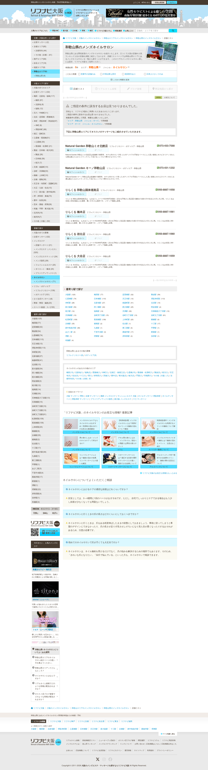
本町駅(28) (36, 352)
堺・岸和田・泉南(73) (43, 196)
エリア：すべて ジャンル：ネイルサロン (85, 123)
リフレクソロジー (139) (45, 290)
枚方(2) (131, 375)
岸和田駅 (126, 336)
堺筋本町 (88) (41, 129)
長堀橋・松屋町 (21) (43, 146)
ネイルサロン (39, 277)
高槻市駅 (126, 331)
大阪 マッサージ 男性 (75, 396)
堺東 (83, 30)
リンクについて (126, 743)
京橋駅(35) (36, 435)
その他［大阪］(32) (42, 221)
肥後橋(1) (96, 372)
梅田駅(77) (36, 322)
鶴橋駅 (154, 319)
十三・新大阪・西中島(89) (44, 191)
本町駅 (68, 302)
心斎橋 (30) (40, 141)
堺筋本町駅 (155, 298)
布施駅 (68, 340)
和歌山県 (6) (40, 75)
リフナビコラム (153, 740)
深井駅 (154, 336)
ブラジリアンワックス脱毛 (102, 399)
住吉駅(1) (36, 443)
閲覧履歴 (118, 31)
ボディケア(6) (91, 355)
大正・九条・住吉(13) (43, 187)
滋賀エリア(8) (39, 67)
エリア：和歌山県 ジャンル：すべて (83, 120)
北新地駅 (97, 302)
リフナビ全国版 (39, 721)
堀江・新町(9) (39, 133)
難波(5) (157, 372)
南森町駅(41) (37, 360)
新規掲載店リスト (89, 740)
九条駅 (96, 327)
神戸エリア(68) (40, 58)
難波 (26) (39, 154)
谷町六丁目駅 (127, 315)
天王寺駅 (126, 298)
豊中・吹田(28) (40, 200)
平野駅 (154, 327)
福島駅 (96, 311)
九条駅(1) (36, 456)
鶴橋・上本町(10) (41, 175)
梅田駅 (96, 294)
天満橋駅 (69, 315)
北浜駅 (154, 302)
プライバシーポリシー (165, 750)
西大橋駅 (126, 307)
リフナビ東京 (112, 721)
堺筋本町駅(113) (39, 347)
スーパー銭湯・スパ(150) (44, 307)
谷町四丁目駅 (99, 315)
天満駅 (125, 311)
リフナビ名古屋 (98, 721)
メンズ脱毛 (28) (41, 260)
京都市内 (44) (41, 50)
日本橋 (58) (40, 158)
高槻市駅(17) (37, 476)
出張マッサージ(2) (41, 42)
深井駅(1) (36, 497)
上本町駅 (126, 319)
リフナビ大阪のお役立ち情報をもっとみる (159, 473)
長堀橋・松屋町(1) (145, 372)
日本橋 (74, 30)
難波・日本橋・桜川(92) (44, 150)
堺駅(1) (35, 485)
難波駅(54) (36, 331)
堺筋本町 (55, 30)
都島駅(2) (36, 439)
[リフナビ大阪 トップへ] (51, 13)
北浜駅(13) (36, 364)
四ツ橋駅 (97, 307)
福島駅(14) (36, 389)
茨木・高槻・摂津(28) (43, 204)
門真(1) (139, 375)
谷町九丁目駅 (156, 315)
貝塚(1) (106, 375)
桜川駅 (68, 311)
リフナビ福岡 (126, 721)
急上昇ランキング (89, 743)
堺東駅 (96, 336)
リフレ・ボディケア (42, 286)
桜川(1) (165, 372)
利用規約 (150, 750)
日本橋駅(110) (38, 339)
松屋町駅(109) (38, 418)
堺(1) (90, 375)
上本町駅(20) (37, 427)
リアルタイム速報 (72, 740)
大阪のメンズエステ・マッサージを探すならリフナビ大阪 (105, 765)
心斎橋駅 (69, 298)
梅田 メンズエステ (108, 396)
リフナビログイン (115, 750)
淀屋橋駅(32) (37, 326)
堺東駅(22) (36, 489)
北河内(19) (38, 212)
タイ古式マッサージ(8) (43, 298)
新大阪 (65, 30)
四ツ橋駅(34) (37, 372)
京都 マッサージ (92, 396)
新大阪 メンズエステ (122, 399)
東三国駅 (126, 327)
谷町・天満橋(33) (41, 171)
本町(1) (105, 372)
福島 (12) (39, 108)
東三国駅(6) (37, 460)
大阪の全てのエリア (42, 87)
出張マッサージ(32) (42, 91)
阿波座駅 (154, 307)
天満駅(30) (36, 393)
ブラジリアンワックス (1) (45, 273)
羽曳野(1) (148, 375)
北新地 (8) (39, 104)
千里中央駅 (98, 331)
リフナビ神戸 (69, 721)
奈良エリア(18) (40, 63)
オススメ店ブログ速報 (126, 740)
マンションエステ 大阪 (127, 396)
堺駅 (67, 336)
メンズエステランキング (108, 743)
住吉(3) (75, 375)
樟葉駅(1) (36, 481)
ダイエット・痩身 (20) (44, 269)
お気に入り (129, 31)
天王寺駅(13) (37, 343)
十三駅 (154, 323)
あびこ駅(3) (37, 468)
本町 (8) (38, 125)
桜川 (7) (38, 162)
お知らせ (69, 750)
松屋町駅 (69, 319)
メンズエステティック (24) (46, 256)
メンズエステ (39, 240)
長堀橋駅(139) (38, 422)
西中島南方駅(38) (39, 451)
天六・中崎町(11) (41, 112)
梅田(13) (69, 372)
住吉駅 (125, 323)
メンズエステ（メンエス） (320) (45, 250)
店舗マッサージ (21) (43, 245)
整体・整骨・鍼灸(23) (43, 302)
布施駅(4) (36, 502)
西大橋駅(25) (37, 376)
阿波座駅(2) (37, 381)
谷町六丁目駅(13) (39, 410)
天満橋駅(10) (37, 401)
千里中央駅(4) (37, 472)
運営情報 (128, 750)
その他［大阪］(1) (161, 375)
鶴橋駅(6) (36, 431)
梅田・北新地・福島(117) (44, 96)
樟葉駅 (154, 331)
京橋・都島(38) (40, 179)
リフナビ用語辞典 (169, 740)
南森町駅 (126, 302)
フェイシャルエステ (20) (45, 264)
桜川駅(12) (36, 385)
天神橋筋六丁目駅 (158, 311)
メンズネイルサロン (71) (45, 281)
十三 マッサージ (139, 399)
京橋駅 (68, 323)
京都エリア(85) (40, 46)
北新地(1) (79, 372)
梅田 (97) (39, 100)
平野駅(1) (36, 464)
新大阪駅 (69, 307)
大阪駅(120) (37, 318)
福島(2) (88, 372)
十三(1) (83, 375)
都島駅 (96, 323)
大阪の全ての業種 (41, 232)
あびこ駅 (69, 331)
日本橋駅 (97, 298)
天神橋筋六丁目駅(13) (41, 397)
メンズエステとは (72, 743)
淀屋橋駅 (126, 294)
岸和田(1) (98, 375)
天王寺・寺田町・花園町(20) (45, 183)
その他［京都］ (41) (43, 54)
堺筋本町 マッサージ (80, 399)
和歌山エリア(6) (40, 71)
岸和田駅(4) (37, 493)
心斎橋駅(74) (37, 335)
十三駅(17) (36, 447)
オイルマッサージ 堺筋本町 (149, 396)
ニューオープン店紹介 (107, 740)
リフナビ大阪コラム (104, 31)
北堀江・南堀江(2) (117, 372)
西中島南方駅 (70, 327)
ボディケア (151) (42, 294)
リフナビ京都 (83, 721)
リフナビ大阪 (55, 721)
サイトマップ (139, 750)
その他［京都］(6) (83, 378)
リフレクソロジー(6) (74, 355)
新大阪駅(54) (37, 368)
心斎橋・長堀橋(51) (42, 137)
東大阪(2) (123, 375)
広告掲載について (82, 750)
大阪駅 (68, 294)
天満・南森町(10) (41, 166)
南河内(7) (38, 216)
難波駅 (154, 294)
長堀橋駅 (97, 319)
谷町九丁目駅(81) (39, 414)
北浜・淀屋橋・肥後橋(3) (44, 116)
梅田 (91, 30)
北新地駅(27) (37, 356)
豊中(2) (114, 375)
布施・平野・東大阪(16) (44, 208)
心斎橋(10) (131, 372)
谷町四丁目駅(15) (39, 406)
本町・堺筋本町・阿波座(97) (45, 121)
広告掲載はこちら (153, 743)
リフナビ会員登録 (98, 750)
